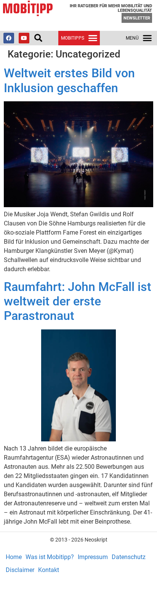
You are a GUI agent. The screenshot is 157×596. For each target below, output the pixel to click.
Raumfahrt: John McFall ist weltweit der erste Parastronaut (77, 301)
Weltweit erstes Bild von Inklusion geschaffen (69, 80)
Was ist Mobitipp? (50, 557)
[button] (38, 38)
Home (14, 557)
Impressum (93, 557)
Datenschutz (129, 557)
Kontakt (48, 570)
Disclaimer (20, 570)
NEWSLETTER (136, 18)
